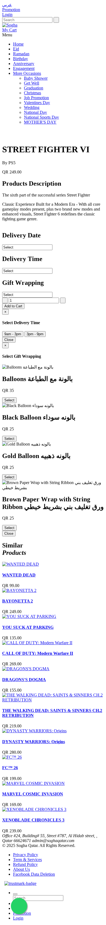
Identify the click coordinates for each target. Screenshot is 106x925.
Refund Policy (25, 864)
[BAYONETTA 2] (19, 590)
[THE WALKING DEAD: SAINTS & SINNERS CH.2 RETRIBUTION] (53, 700)
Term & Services (27, 859)
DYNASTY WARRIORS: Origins (33, 741)
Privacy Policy (25, 854)
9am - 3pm (12, 334)
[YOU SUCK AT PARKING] (29, 616)
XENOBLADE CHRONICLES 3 (33, 820)
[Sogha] (9, 25)
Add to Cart (13, 306)
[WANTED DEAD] (20, 564)
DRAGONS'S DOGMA (24, 679)
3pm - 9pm (35, 334)
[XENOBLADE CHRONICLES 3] (34, 809)
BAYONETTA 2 (17, 601)
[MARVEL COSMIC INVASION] (33, 783)
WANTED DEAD (19, 575)
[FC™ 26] (12, 757)
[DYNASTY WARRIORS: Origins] (34, 731)
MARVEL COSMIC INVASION (32, 794)
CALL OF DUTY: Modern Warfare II (37, 653)
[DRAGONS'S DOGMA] (25, 668)
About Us (21, 869)
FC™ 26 (10, 767)
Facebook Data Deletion (34, 874)
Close (8, 340)
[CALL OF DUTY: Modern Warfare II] (37, 642)
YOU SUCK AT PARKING (28, 627)
